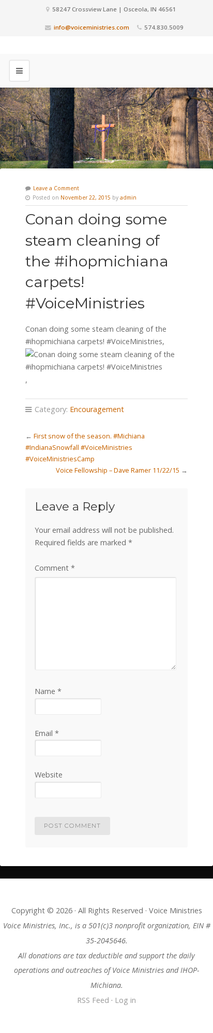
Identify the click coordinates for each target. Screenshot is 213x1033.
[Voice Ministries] (106, 45)
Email (47, 733)
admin (128, 197)
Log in (125, 1000)
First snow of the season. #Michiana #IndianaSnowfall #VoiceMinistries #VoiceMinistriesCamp (85, 447)
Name (48, 691)
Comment (55, 568)
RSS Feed (93, 1000)
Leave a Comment (56, 188)
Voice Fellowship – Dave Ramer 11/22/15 (117, 470)
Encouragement (97, 409)
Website (49, 775)
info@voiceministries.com (91, 27)
